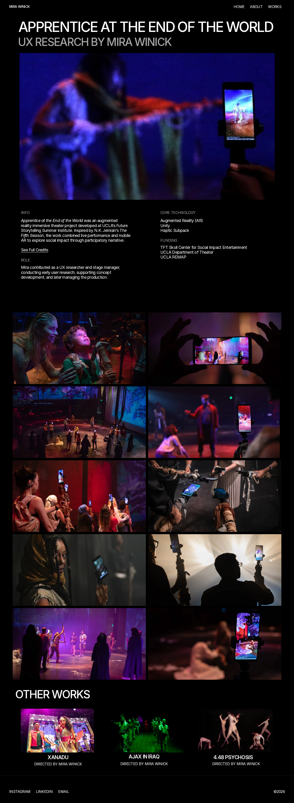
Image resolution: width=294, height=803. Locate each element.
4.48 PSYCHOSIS (233, 757)
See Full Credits (34, 249)
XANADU (58, 757)
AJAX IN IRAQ (144, 757)
